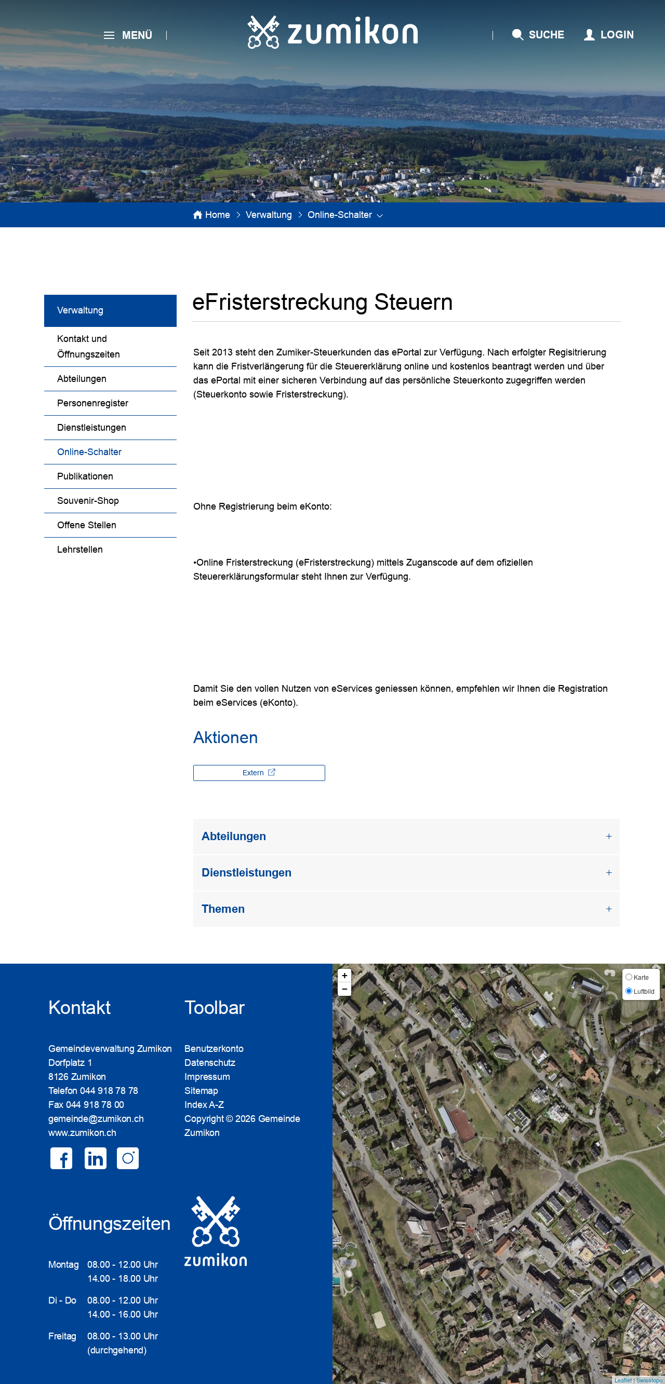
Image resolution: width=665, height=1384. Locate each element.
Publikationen (85, 476)
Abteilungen (82, 379)
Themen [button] (223, 908)
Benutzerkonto (213, 1049)
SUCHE (546, 34)
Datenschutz (209, 1063)
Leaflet (623, 1380)
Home (217, 215)
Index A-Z (203, 1105)
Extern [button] (254, 773)
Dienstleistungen (91, 427)
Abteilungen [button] (234, 836)
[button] (269, 215)
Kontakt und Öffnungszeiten (88, 347)
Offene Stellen (86, 525)
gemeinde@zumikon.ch (96, 1119)
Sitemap (201, 1091)
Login (617, 34)
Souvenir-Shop (88, 501)
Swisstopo (649, 1380)
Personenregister (92, 403)
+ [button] (345, 975)
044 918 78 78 (109, 1091)
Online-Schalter (116, 452)
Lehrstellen (80, 549)
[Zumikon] (332, 32)
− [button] (345, 988)
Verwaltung (80, 310)
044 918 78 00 (95, 1105)
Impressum (207, 1077)
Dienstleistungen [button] (246, 872)
